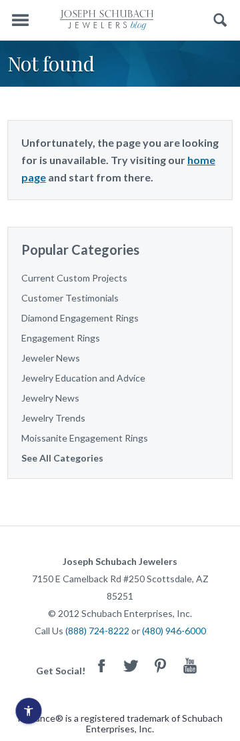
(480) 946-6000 (174, 630)
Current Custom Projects (74, 277)
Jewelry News (50, 398)
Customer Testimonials (70, 297)
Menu (20, 20)
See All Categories (62, 458)
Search (220, 20)
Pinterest (160, 665)
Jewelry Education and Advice (83, 378)
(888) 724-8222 (97, 630)
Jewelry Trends (53, 418)
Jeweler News (50, 357)
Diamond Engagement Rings (80, 317)
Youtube (190, 665)
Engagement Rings (60, 337)
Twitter (131, 665)
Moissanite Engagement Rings (84, 438)
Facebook (102, 665)
